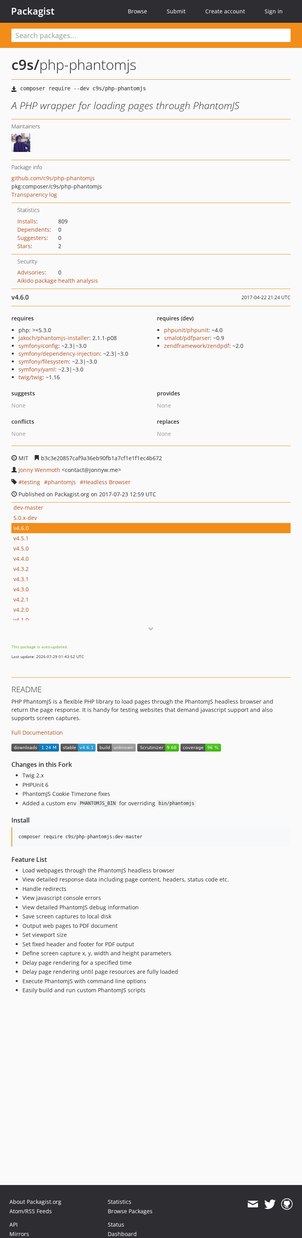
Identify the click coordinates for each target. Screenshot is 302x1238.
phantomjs (62, 482)
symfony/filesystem (43, 361)
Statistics (119, 1201)
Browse (137, 11)
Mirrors (19, 1234)
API (13, 1224)
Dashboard (122, 1234)
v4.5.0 (21, 548)
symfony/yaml (36, 369)
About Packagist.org (35, 1201)
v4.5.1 (21, 538)
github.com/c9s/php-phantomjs (53, 178)
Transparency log (34, 194)
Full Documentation (37, 732)
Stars (24, 246)
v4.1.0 (21, 620)
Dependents (33, 229)
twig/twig (30, 377)
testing (31, 482)
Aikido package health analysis (57, 280)
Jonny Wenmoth (39, 470)
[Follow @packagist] (270, 1204)
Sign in (274, 11)
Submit (176, 11)
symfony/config (38, 345)
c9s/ (25, 64)
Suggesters (31, 237)
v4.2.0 (21, 609)
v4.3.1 (21, 579)
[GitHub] (287, 1204)
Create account (225, 11)
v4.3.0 (21, 589)
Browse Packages (130, 1211)
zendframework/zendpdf (196, 345)
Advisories (30, 272)
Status (116, 1224)
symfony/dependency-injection (59, 353)
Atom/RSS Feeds (30, 1211)
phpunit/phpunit (186, 330)
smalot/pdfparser (187, 338)
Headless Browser (107, 482)
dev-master (28, 507)
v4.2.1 (21, 599)
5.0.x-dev (25, 517)
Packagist (33, 11)
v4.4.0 (21, 558)
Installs (26, 221)
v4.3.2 (21, 568)
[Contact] (252, 1204)
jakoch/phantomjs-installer (53, 338)
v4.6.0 (21, 528)
